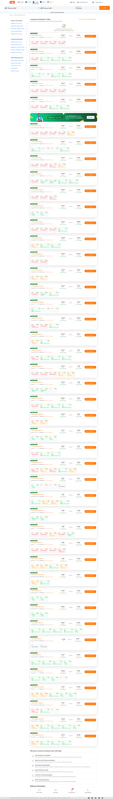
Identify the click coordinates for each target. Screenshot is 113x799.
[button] (96, 2)
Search (103, 8)
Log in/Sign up (98, 2)
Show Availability (90, 36)
